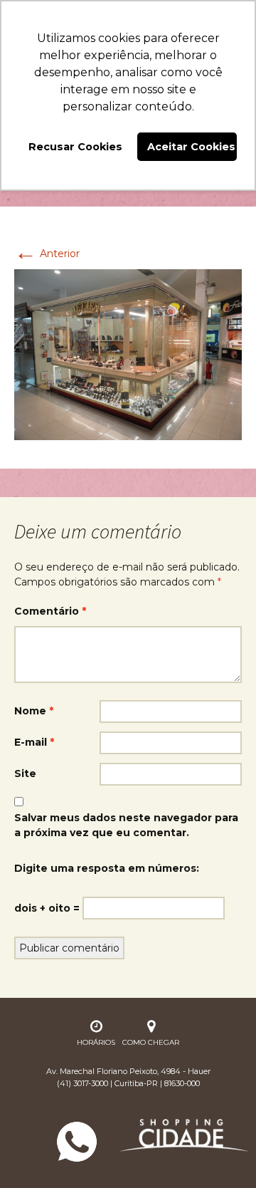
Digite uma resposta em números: (106, 868)
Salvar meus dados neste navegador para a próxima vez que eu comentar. (126, 825)
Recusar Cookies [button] (75, 146)
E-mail (34, 742)
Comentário (50, 611)
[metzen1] (128, 354)
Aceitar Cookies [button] (191, 146)
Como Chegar (150, 1042)
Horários (96, 1042)
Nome (33, 710)
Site (25, 773)
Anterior (47, 253)
